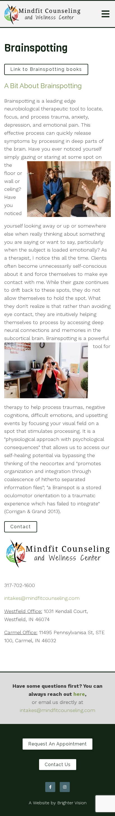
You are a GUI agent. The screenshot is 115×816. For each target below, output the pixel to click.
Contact (20, 526)
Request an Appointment (57, 744)
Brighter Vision (72, 802)
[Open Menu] (105, 13)
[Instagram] (65, 787)
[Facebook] (50, 787)
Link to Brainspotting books (46, 69)
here (79, 694)
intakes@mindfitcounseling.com (42, 598)
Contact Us (58, 764)
